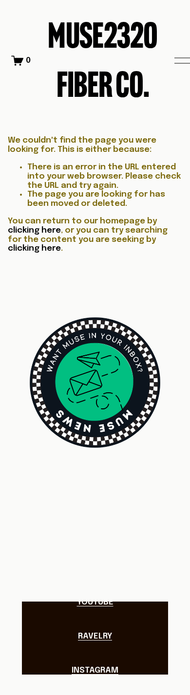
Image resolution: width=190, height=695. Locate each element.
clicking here (34, 230)
